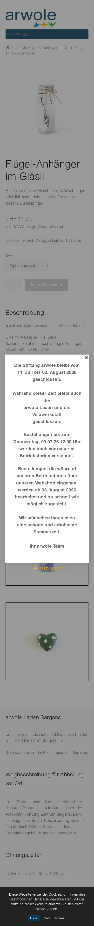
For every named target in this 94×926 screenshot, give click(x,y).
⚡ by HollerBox (47, 568)
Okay (34, 918)
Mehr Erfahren (54, 918)
